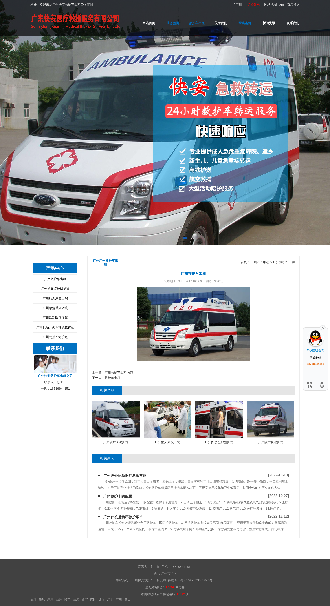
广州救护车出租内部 (119, 372)
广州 (119, 599)
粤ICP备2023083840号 (196, 580)
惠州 (50, 599)
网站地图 (270, 4)
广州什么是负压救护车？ (123, 517)
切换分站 (253, 4)
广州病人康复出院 (55, 298)
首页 (244, 262)
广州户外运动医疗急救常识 (125, 475)
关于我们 (221, 23)
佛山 (127, 599)
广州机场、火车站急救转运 (55, 327)
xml (281, 4)
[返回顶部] (322, 385)
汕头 (59, 599)
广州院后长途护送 (55, 337)
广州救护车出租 (55, 279)
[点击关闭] (323, 327)
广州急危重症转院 (55, 308)
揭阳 (93, 599)
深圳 (110, 599)
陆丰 (67, 599)
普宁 (84, 599)
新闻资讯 (269, 23)
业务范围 (173, 23)
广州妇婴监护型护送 (55, 288)
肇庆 (42, 599)
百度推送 (293, 4)
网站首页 (149, 23)
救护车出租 (197, 23)
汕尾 (76, 599)
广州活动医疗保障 (55, 317)
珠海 (102, 599)
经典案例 (245, 23)
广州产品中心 (260, 262)
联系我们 (293, 23)
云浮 (33, 599)
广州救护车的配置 (117, 496)
